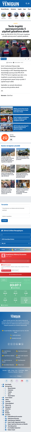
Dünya (12, 370)
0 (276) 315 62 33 (6, 270)
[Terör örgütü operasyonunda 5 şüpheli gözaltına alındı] (15, 48)
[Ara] (26, 3)
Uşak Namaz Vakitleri (9, 355)
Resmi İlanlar (5, 9)
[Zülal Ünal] (5, 137)
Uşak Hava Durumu (22, 351)
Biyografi (8, 407)
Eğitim (26, 370)
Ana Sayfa (8, 384)
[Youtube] (19, 344)
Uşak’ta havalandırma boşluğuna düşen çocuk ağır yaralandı (7, 175)
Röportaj (10, 372)
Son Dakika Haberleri (9, 364)
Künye (7, 411)
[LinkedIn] (17, 344)
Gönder (4, 220)
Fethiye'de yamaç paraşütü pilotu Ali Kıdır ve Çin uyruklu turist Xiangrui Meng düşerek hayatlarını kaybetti (7, 159)
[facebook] (6, 381)
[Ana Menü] (28, 3)
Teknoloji (20, 372)
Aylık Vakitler (5, 305)
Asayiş (15, 23)
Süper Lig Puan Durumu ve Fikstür (18, 424)
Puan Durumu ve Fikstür (7, 361)
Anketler (8, 409)
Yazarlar (7, 401)
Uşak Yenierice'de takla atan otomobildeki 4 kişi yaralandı (22, 158)
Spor (24, 9)
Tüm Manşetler (21, 360)
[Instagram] (14, 344)
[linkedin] (27, 381)
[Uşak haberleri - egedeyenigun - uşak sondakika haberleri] (11, 3)
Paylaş (4, 58)
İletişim (7, 412)
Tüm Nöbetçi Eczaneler (16, 274)
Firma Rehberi (9, 403)
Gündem (13, 9)
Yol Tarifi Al (16, 270)
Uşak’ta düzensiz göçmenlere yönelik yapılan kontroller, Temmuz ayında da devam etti (6, 191)
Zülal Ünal (10, 62)
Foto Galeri (8, 397)
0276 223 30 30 (16, 335)
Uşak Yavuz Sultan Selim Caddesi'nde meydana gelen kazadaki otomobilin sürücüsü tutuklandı (22, 191)
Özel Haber (21, 370)
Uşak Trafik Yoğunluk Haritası (22, 356)
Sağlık (19, 9)
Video (7, 399)
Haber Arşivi (21, 364)
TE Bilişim (19, 376)
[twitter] (11, 381)
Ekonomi (15, 372)
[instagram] (16, 381)
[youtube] (22, 381)
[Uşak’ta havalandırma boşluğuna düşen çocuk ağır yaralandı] (8, 168)
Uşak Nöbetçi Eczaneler (6, 352)
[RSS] (22, 344)
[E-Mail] (11, 140)
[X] (11, 344)
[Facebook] (9, 344)
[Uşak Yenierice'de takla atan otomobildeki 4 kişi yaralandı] (23, 152)
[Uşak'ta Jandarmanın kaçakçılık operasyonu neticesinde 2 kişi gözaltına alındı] (23, 168)
